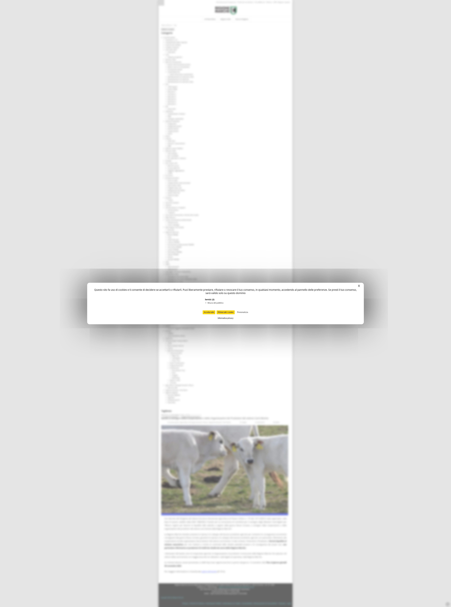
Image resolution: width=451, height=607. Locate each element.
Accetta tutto (209, 312)
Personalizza (242, 312)
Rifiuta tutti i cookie (225, 312)
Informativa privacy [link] (225, 318)
